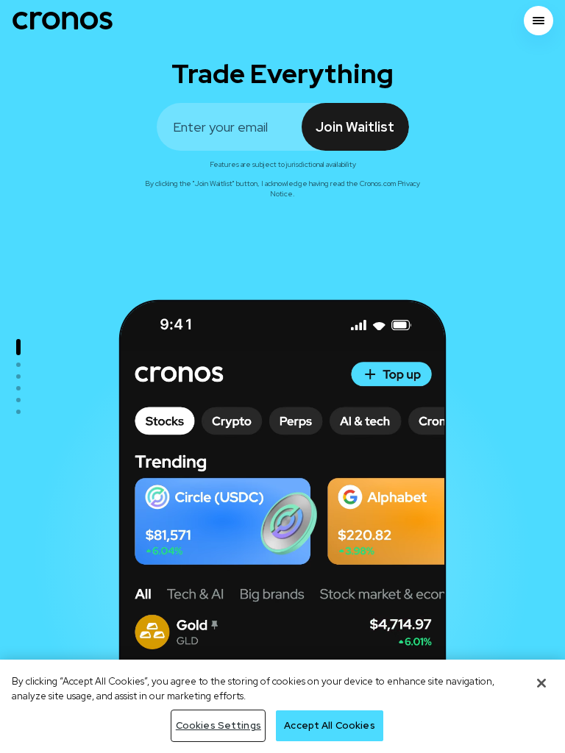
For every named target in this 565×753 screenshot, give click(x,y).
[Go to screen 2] (18, 365)
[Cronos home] (62, 20)
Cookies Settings (218, 725)
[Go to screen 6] (18, 412)
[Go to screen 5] (18, 400)
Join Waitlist (355, 126)
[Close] (541, 683)
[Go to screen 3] (18, 376)
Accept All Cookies (329, 725)
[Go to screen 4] (18, 388)
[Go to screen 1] (18, 347)
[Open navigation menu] (538, 20)
